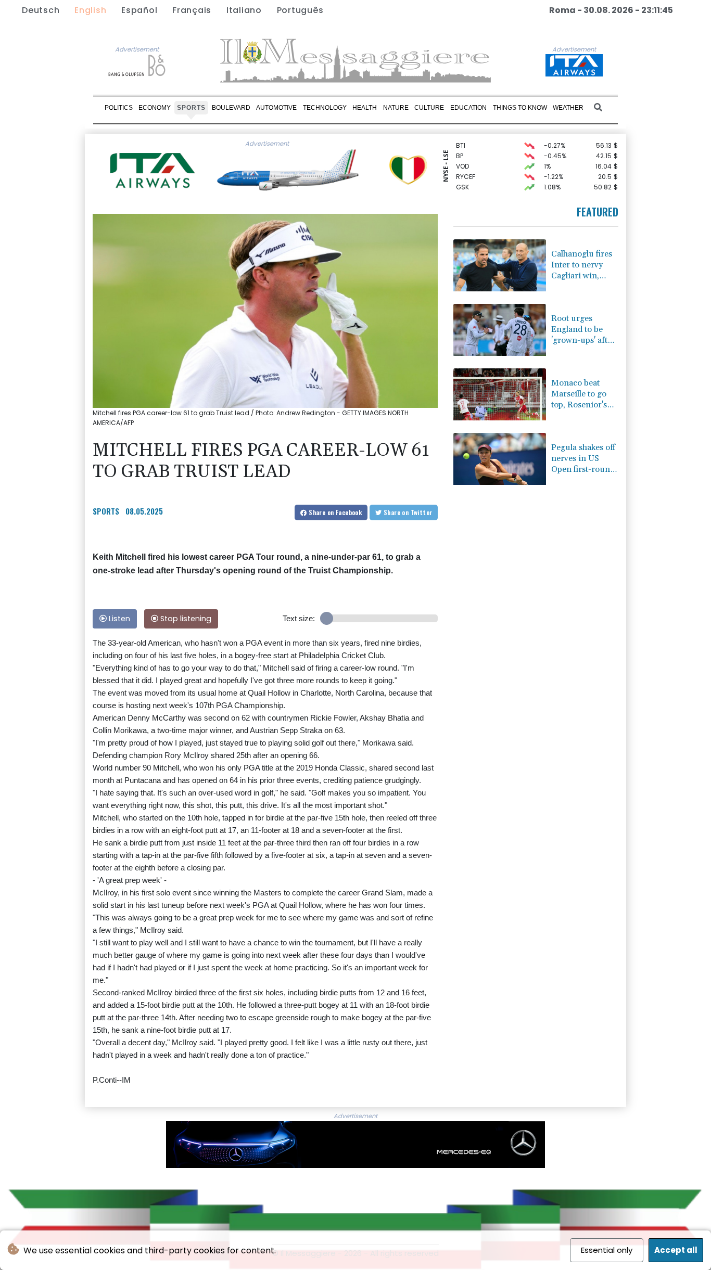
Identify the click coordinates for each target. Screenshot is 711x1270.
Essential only (606, 1250)
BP (459, 147)
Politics (119, 107)
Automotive (276, 107)
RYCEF (465, 168)
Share (334, 512)
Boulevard (231, 107)
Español (139, 10)
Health (364, 107)
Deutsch (40, 10)
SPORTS (106, 511)
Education (468, 107)
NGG (463, 189)
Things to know (520, 107)
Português (300, 10)
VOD (462, 157)
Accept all (675, 1250)
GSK (462, 178)
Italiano (244, 10)
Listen (118, 618)
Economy (154, 107)
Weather (568, 107)
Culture (429, 107)
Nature (396, 107)
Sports (191, 107)
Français (191, 10)
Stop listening (184, 618)
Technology (325, 107)
